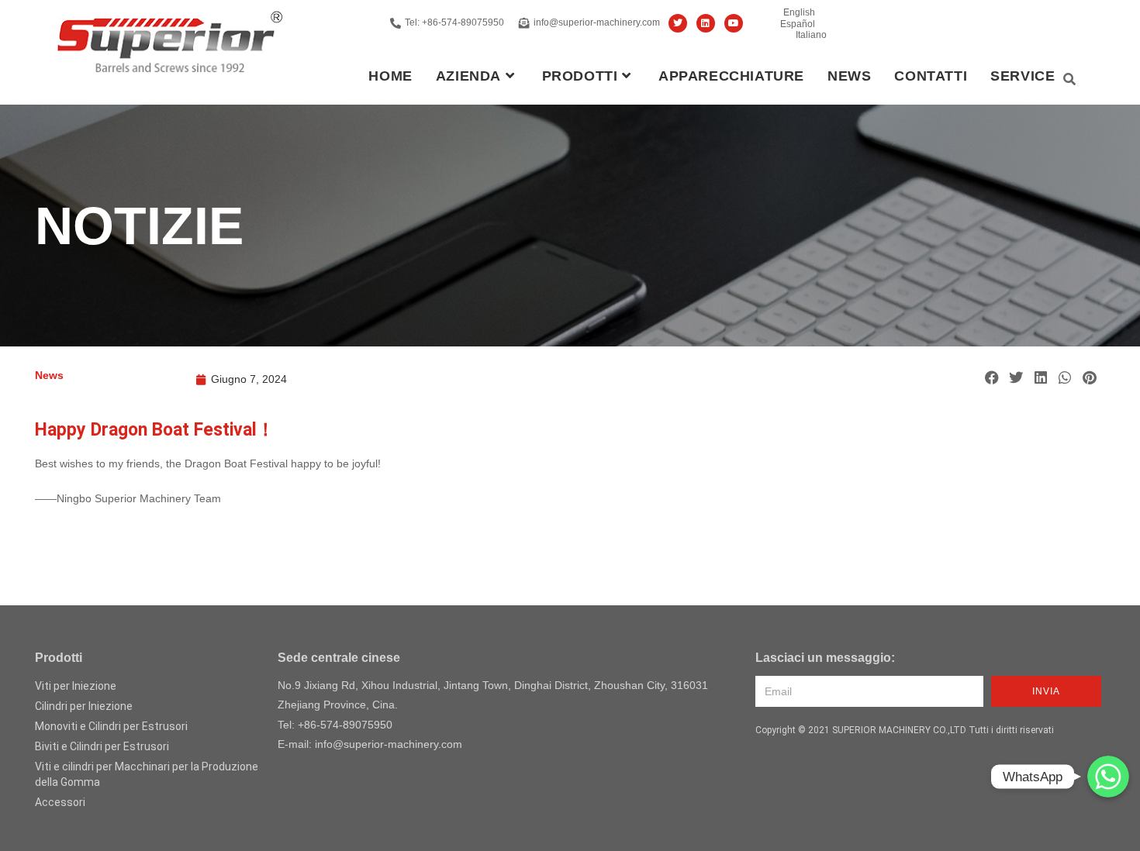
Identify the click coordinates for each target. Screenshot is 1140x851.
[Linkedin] (705, 23)
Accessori (60, 802)
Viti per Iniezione (75, 686)
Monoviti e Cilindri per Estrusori (111, 726)
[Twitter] (677, 23)
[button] (991, 377)
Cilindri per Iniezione (84, 706)
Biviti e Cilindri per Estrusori (102, 746)
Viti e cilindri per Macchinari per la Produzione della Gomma (146, 774)
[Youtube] (733, 23)
